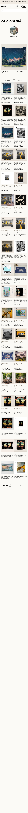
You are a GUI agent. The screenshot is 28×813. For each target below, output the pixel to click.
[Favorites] (13, 6)
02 (5, 71)
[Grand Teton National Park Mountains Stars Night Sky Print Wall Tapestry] (14, 57)
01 (2, 71)
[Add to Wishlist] (3, 84)
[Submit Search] (2, 10)
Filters (8, 80)
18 (18, 485)
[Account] (10, 6)
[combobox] (14, 10)
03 (7, 71)
